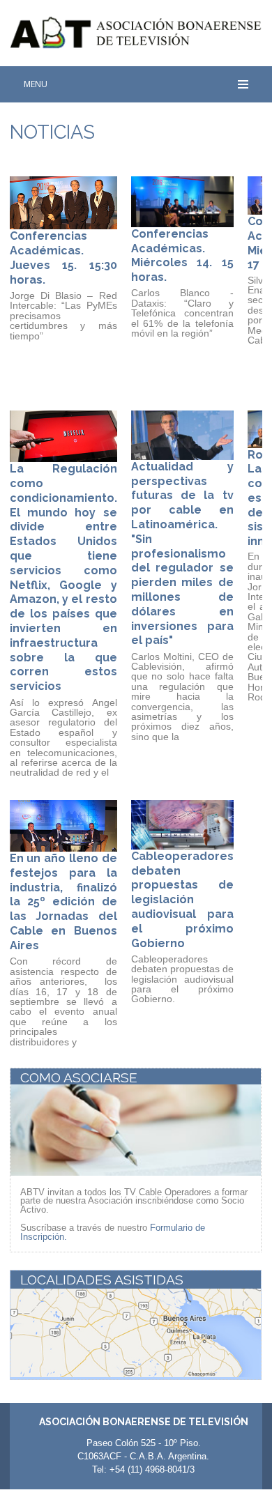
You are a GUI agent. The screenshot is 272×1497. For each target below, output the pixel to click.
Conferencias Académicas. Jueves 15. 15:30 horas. (63, 257)
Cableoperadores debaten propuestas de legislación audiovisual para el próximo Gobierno (182, 900)
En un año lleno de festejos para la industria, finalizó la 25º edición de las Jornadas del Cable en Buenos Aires (63, 902)
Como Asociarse (78, 1077)
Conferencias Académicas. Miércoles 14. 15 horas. (182, 255)
